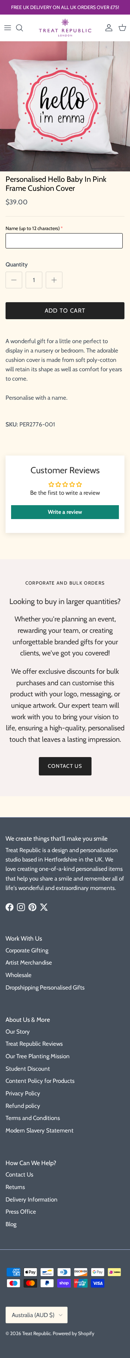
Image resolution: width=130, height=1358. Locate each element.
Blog (11, 1224)
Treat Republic (36, 1333)
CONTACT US (65, 766)
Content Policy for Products (40, 1080)
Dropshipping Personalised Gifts (45, 987)
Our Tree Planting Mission (38, 1056)
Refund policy (23, 1105)
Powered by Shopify (73, 1333)
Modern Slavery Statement (39, 1130)
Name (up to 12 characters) (33, 228)
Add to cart (65, 310)
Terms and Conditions (33, 1117)
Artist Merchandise (29, 962)
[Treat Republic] (65, 27)
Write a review (65, 512)
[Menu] (7, 27)
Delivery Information (32, 1199)
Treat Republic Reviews (34, 1043)
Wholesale (19, 974)
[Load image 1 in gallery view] (65, 106)
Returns (15, 1186)
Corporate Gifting (27, 950)
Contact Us (19, 1174)
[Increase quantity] (54, 280)
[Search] (23, 27)
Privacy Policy (23, 1093)
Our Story (18, 1031)
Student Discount (28, 1068)
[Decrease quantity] (14, 280)
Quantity (17, 264)
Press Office (21, 1211)
